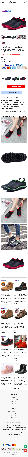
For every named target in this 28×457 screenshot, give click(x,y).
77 (4, 59)
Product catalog (14, 399)
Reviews (16, 97)
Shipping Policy (14, 417)
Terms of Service (14, 403)
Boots (6, 5)
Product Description (7, 97)
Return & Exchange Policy (14, 411)
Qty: (2, 87)
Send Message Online (14, 434)
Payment (14, 413)
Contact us (14, 401)
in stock (9, 61)
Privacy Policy (14, 415)
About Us (14, 397)
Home (3, 5)
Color (2, 78)
